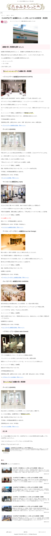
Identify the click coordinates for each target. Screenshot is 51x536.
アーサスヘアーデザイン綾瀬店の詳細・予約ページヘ (15, 277)
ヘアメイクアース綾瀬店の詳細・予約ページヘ (14, 125)
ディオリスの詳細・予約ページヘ (10, 178)
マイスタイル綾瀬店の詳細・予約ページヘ (12, 227)
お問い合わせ (8, 532)
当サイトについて (42, 532)
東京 (3, 460)
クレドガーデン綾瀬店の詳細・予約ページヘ (13, 327)
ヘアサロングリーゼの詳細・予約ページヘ (12, 377)
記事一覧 (25, 532)
